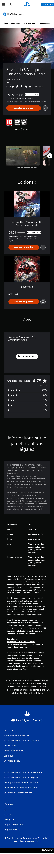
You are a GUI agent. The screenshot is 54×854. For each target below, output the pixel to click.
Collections (29, 23)
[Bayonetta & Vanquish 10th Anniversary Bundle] (23, 156)
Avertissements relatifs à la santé (21, 641)
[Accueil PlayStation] (27, 4)
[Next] (49, 155)
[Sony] (47, 852)
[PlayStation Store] (14, 14)
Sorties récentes (12, 23)
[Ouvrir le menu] (3, 4)
